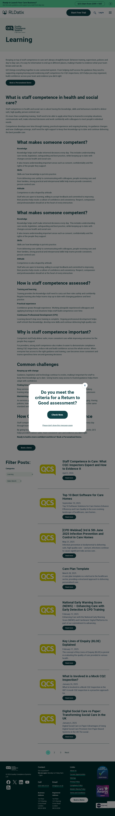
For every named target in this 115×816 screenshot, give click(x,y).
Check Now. (57, 414)
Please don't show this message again (57, 425)
